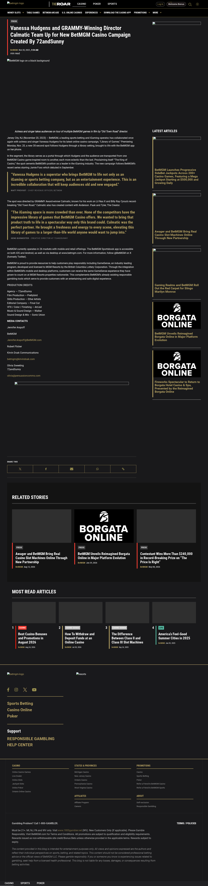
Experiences (91, 12)
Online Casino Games (21, 772)
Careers (77, 806)
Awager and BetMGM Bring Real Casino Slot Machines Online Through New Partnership (41, 558)
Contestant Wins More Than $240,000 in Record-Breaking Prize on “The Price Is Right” (166, 558)
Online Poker (17, 788)
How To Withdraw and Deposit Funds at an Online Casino (79, 638)
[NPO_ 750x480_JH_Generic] (72, 418)
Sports (112, 3)
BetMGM (14, 50)
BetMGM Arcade (51, 12)
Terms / (181, 823)
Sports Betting (20, 703)
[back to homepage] (28, 4)
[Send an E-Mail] (72, 469)
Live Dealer (17, 776)
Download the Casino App (117, 12)
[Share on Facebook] (46, 469)
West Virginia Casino (83, 788)
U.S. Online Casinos (72, 12)
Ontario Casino (80, 780)
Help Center (20, 745)
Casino (81, 3)
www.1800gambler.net (70, 830)
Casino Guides (72, 628)
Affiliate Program (81, 802)
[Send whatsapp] (97, 469)
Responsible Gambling (31, 739)
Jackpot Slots (18, 784)
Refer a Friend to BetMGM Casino (151, 784)
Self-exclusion (143, 802)
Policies (191, 823)
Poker (97, 3)
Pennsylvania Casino (83, 784)
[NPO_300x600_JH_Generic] (176, 71)
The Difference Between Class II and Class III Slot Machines (127, 638)
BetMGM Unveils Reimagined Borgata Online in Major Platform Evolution (104, 556)
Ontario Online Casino (21, 792)
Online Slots (17, 780)
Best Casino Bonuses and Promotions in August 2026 (32, 638)
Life (161, 628)
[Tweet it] (20, 469)
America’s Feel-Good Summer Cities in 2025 (174, 636)
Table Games (33, 12)
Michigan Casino (81, 772)
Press (14, 21)
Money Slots (14, 12)
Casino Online (19, 710)
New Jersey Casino (82, 776)
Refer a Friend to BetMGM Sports (151, 788)
